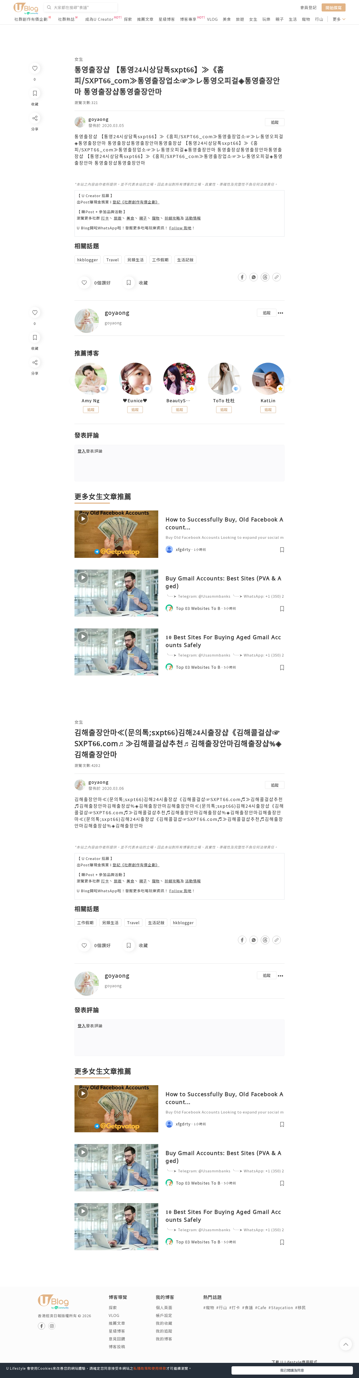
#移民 (300, 1307)
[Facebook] (34, 375)
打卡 (105, 218)
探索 (128, 19)
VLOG (212, 19)
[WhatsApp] (34, 388)
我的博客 (164, 1339)
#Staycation (280, 1307)
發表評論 (90, 451)
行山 (319, 19)
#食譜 (247, 1307)
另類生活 (135, 260)
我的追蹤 (164, 1331)
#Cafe (260, 1307)
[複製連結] (34, 416)
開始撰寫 (334, 7)
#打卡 (234, 1307)
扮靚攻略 (172, 218)
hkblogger (87, 260)
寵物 (306, 19)
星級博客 (166, 19)
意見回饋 (117, 1339)
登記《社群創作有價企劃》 (136, 201)
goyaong (98, 119)
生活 (293, 19)
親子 (279, 19)
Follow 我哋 (180, 227)
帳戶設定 (164, 1315)
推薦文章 (145, 19)
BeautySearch (179, 400)
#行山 (221, 1307)
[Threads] (34, 402)
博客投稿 (117, 1346)
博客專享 (188, 19)
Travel (112, 260)
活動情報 (193, 218)
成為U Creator (99, 19)
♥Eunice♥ (135, 400)
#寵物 (208, 1307)
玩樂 (266, 19)
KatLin (268, 400)
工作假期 (160, 260)
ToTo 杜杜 (224, 400)
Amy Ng (91, 400)
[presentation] (74, 381)
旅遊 (240, 19)
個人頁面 (164, 1307)
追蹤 (275, 122)
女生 (253, 19)
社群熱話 (66, 19)
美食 (227, 19)
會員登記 (308, 7)
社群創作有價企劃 (31, 19)
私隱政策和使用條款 (149, 1368)
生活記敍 (185, 260)
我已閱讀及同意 (292, 1370)
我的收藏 (164, 1323)
